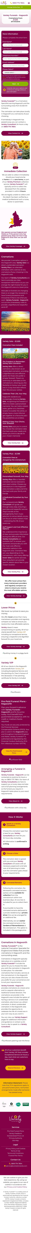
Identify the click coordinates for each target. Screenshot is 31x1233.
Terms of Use (15, 1151)
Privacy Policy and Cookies (15, 1148)
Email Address (8, 62)
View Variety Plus (14, 572)
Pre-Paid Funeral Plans (15, 1131)
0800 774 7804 (18, 3)
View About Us (14, 801)
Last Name (7, 49)
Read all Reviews (14, 1068)
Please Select (8, 69)
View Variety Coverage (14, 246)
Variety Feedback (15, 1133)
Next (14, 84)
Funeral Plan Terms (15, 1155)
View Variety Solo (14, 443)
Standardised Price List (15, 1136)
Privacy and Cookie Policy (17, 1187)
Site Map (15, 1140)
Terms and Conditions (15, 1153)
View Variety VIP (14, 685)
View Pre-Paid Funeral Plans (14, 752)
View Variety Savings (14, 596)
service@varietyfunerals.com (16, 1166)
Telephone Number (10, 55)
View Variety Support (14, 1034)
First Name (7, 42)
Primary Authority (15, 1138)
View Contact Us (14, 133)
